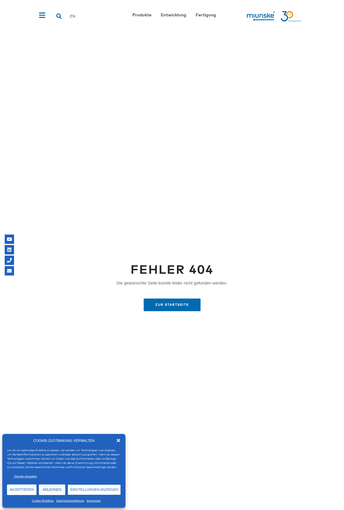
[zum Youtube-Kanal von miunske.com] (9, 239)
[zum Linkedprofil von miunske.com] (9, 250)
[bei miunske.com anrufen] (9, 260)
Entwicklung (173, 15)
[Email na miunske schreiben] (9, 271)
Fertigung (206, 15)
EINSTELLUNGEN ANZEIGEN (94, 490)
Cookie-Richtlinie (43, 501)
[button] (118, 440)
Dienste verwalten (25, 476)
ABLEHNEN (52, 490)
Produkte (141, 15)
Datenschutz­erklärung (70, 501)
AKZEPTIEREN (22, 490)
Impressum (94, 501)
